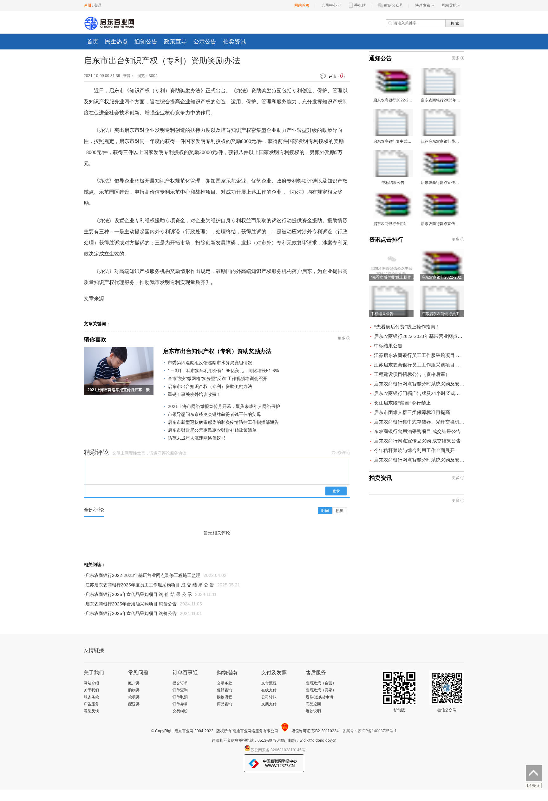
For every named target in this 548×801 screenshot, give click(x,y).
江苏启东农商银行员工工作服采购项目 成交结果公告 (419, 364)
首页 (92, 41)
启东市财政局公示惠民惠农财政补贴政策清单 (212, 430)
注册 (87, 5)
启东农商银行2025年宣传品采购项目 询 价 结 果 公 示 (138, 594)
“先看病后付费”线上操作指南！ (407, 326)
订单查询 (180, 690)
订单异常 (180, 704)
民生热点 (116, 41)
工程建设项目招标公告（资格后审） (412, 374)
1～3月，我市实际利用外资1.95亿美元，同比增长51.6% (223, 370)
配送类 (134, 704)
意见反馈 (91, 711)
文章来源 (94, 298)
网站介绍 (91, 683)
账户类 (134, 683)
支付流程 (269, 683)
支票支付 (269, 704)
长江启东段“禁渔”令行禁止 (402, 402)
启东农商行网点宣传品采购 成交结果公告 (417, 440)
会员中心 (329, 5)
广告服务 (91, 704)
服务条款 (91, 697)
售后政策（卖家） (321, 690)
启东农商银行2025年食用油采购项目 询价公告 (131, 603)
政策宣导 (175, 41)
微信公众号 (393, 5)
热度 (339, 510)
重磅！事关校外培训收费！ (194, 394)
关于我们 (91, 690)
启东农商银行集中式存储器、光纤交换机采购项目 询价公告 (393, 141)
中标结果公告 (393, 182)
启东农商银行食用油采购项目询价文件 (393, 224)
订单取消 (180, 697)
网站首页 (302, 5)
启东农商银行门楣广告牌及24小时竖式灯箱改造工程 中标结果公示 (419, 393)
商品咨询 (224, 704)
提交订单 (180, 683)
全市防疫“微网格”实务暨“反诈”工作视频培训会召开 (217, 378)
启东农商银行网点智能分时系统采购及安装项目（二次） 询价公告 (419, 459)
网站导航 (449, 5)
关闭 (534, 785)
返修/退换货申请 (319, 697)
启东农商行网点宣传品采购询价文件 (440, 224)
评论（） (338, 75)
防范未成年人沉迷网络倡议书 (196, 438)
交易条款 (224, 683)
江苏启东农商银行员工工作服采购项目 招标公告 (440, 141)
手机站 (360, 5)
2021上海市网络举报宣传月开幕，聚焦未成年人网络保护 (224, 406)
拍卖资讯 (234, 41)
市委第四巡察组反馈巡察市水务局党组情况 (210, 362)
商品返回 (313, 704)
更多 (341, 338)
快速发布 (422, 5)
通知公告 (145, 41)
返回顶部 (534, 773)
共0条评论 (340, 452)
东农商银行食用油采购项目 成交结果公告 (417, 431)
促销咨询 (224, 690)
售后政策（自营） (321, 683)
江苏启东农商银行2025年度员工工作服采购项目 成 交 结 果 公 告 (149, 584)
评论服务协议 (174, 453)
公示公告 (204, 41)
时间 (325, 510)
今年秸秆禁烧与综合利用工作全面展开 (414, 450)
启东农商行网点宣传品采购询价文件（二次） (440, 182)
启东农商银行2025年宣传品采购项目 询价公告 (131, 613)
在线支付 (269, 690)
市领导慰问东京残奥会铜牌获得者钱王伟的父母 (214, 414)
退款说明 (313, 711)
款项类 (134, 697)
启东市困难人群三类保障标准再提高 (412, 412)
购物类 (134, 690)
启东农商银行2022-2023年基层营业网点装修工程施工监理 (142, 575)
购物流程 (224, 697)
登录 (98, 5)
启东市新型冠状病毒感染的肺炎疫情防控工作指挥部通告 (223, 422)
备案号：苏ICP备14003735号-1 (369, 731)
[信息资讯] (109, 23)
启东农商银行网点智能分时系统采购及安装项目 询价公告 (419, 383)
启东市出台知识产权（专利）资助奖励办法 (217, 351)
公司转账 (269, 697)
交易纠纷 (180, 711)
